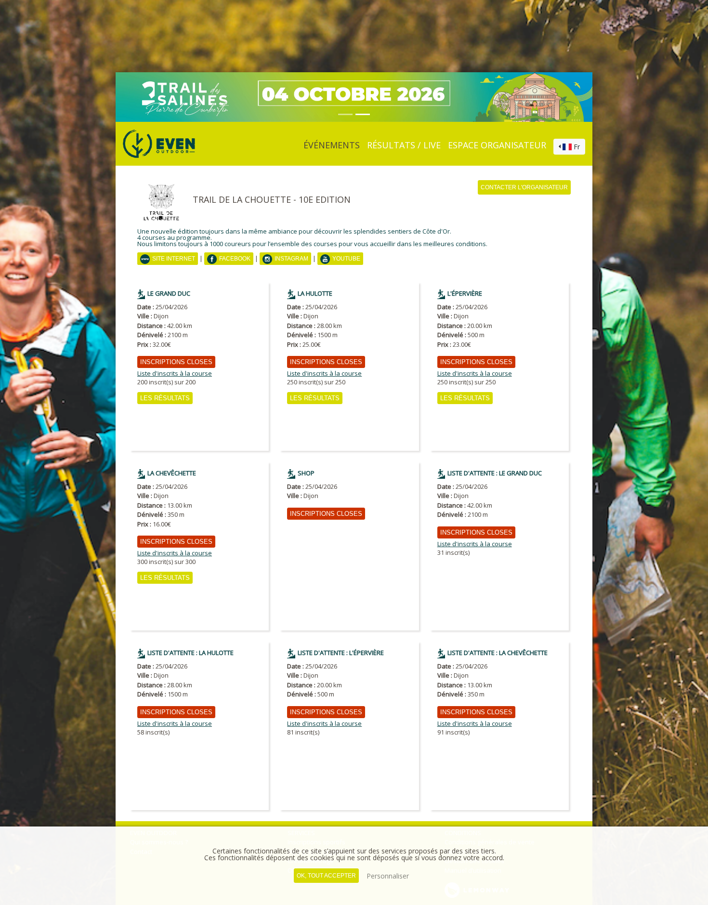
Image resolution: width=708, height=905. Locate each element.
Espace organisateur (497, 145)
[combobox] (569, 147)
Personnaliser (388, 875)
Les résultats (165, 398)
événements (331, 145)
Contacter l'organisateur (524, 187)
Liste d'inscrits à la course (174, 373)
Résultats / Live (404, 145)
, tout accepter (326, 875)
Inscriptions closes (176, 362)
